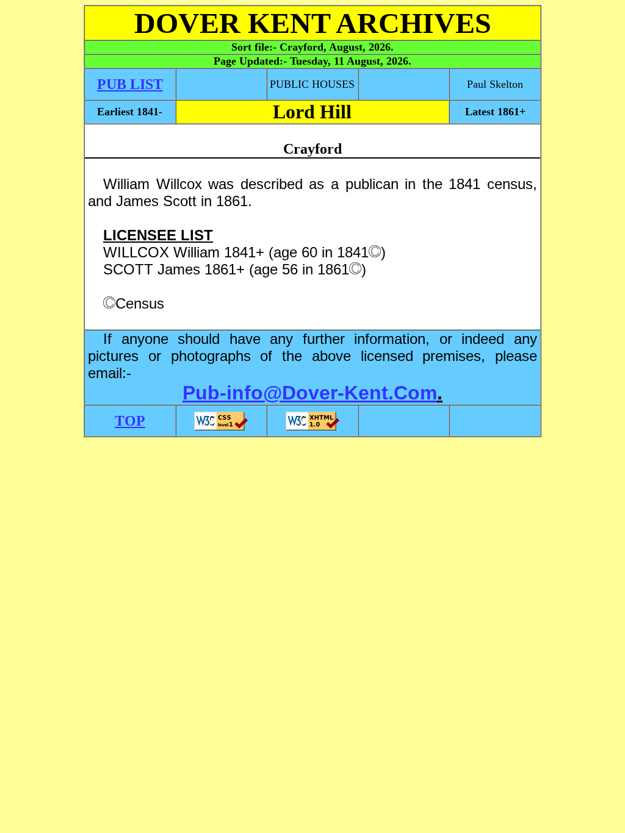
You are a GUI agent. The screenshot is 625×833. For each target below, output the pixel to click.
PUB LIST (130, 84)
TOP (130, 421)
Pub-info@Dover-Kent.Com (309, 393)
